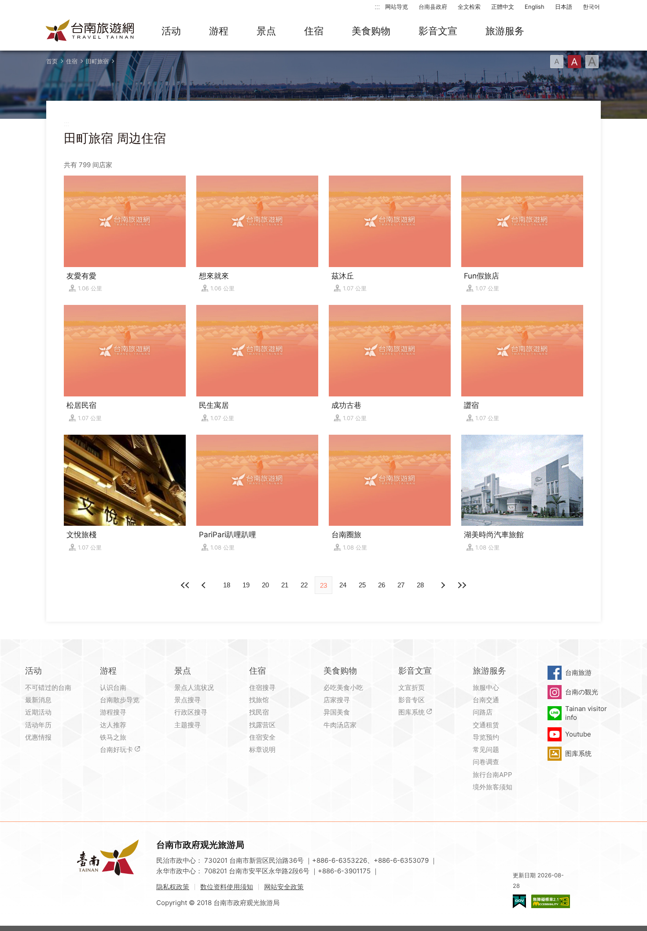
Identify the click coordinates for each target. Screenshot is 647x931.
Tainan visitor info (586, 713)
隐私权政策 (172, 887)
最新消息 (38, 700)
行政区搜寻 (190, 712)
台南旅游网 (90, 31)
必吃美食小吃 (343, 687)
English (534, 6)
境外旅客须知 (492, 787)
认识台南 (113, 687)
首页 (52, 61)
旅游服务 (504, 31)
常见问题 (486, 749)
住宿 (314, 31)
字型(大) (592, 61)
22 (304, 585)
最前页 (185, 585)
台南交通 (486, 700)
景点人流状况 (194, 687)
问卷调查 (486, 762)
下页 (204, 585)
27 (400, 585)
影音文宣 (438, 31)
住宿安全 (262, 737)
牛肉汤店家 (340, 725)
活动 (171, 31)
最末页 (462, 585)
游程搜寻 (113, 712)
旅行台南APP (492, 774)
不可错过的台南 (48, 687)
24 (342, 585)
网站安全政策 (284, 887)
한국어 (591, 6)
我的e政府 (519, 901)
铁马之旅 (113, 737)
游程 (218, 31)
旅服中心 (486, 687)
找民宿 (259, 712)
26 (381, 585)
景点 (266, 31)
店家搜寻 (337, 700)
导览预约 (486, 737)
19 (246, 585)
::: (377, 6)
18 (226, 585)
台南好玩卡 (116, 749)
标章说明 (262, 749)
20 (265, 585)
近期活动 (38, 712)
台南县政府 (433, 6)
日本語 (563, 6)
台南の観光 (581, 692)
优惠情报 (38, 737)
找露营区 (262, 725)
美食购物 (371, 31)
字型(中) (574, 61)
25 (362, 585)
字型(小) (556, 61)
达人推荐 (113, 725)
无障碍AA (550, 901)
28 (420, 585)
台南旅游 (578, 672)
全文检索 (469, 6)
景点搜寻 (187, 700)
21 (284, 585)
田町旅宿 (97, 61)
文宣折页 (411, 687)
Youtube (578, 734)
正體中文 (502, 6)
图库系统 (411, 712)
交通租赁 (486, 725)
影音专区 (411, 700)
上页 (442, 585)
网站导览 (396, 6)
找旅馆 (259, 700)
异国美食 (337, 712)
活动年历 (38, 725)
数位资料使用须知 (226, 887)
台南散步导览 (120, 700)
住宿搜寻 (262, 687)
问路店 (483, 712)
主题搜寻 (187, 725)
